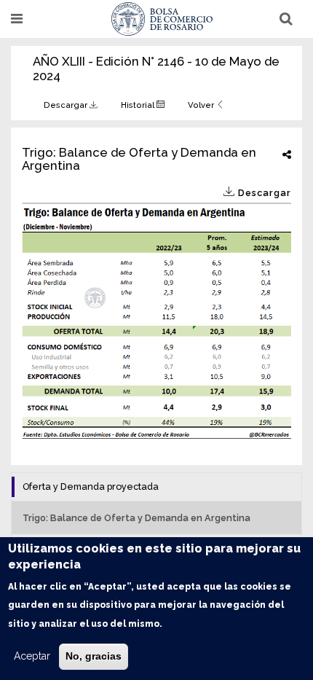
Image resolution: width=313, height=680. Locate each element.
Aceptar (32, 656)
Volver (202, 105)
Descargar (67, 105)
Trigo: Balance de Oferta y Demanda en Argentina (136, 517)
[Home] (162, 19)
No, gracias (94, 656)
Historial (138, 105)
